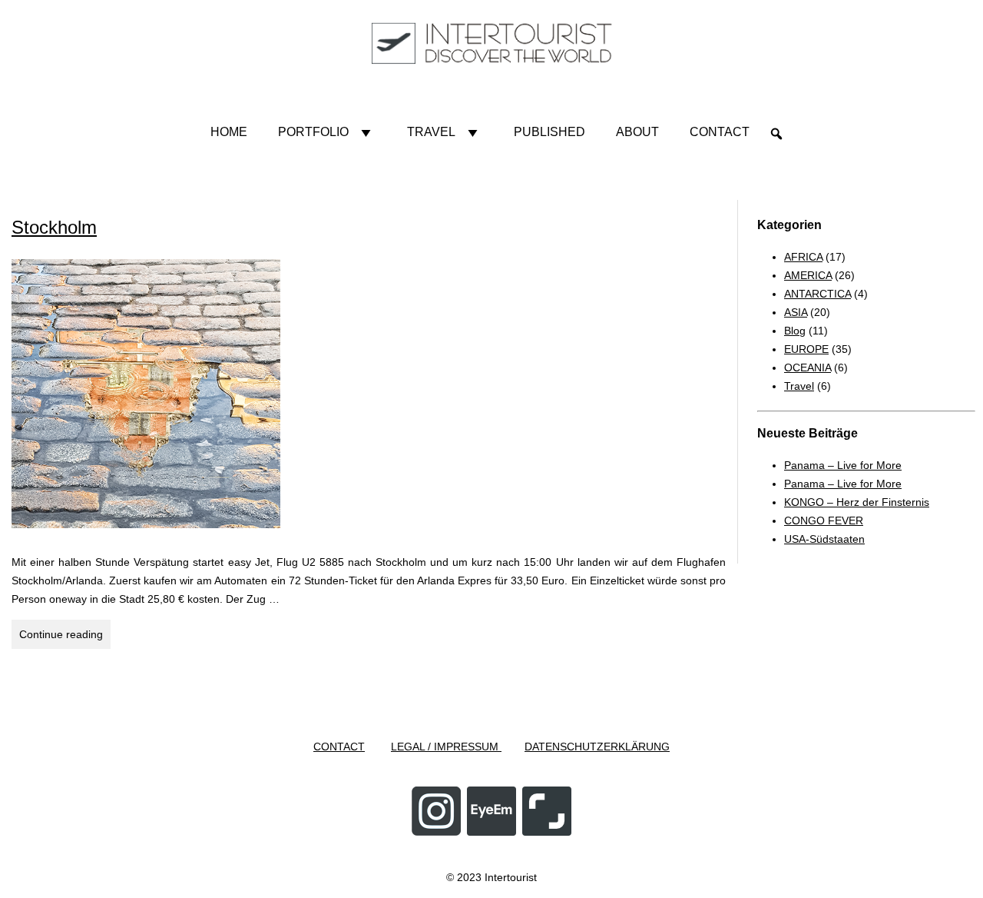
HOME (228, 131)
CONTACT (339, 746)
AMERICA (808, 275)
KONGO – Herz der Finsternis (856, 502)
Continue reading (65, 633)
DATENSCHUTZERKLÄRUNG (597, 746)
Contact (720, 131)
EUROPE (806, 349)
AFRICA (803, 257)
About (637, 131)
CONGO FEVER (823, 520)
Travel (431, 131)
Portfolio (313, 131)
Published (549, 131)
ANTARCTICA (817, 294)
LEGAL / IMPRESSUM (446, 746)
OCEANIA (807, 367)
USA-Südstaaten (824, 539)
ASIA (795, 312)
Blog (795, 330)
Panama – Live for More (843, 465)
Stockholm (54, 227)
